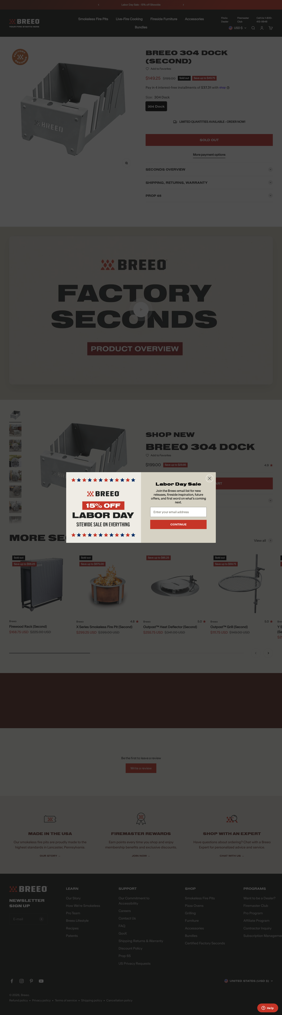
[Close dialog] (209, 478)
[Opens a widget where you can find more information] (267, 1008)
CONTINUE (178, 524)
